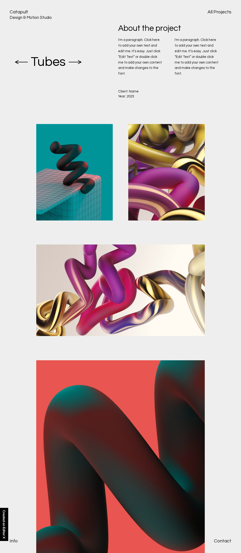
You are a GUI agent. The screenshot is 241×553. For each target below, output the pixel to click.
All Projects (219, 12)
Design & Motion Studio (31, 18)
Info (14, 541)
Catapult (19, 12)
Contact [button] (222, 541)
